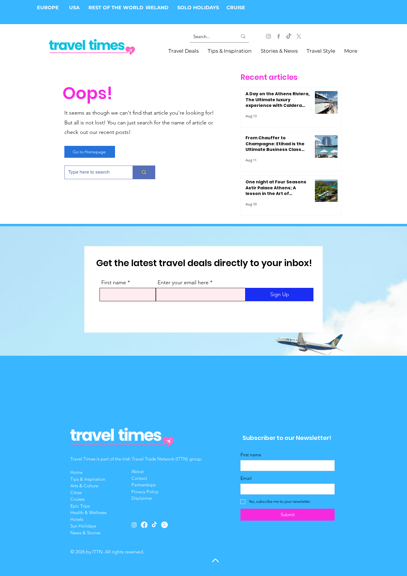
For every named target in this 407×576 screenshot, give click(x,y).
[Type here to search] (144, 172)
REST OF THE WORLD (115, 7)
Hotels (76, 519)
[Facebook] (278, 36)
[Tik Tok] (288, 36)
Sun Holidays (83, 526)
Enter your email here (183, 282)
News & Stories (85, 533)
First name (113, 282)
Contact (139, 478)
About (138, 471)
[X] (299, 36)
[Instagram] (268, 36)
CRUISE (235, 7)
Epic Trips (80, 506)
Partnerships (143, 485)
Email (246, 478)
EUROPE (48, 7)
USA (74, 7)
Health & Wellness (88, 512)
